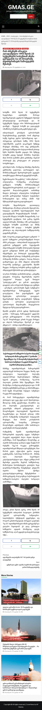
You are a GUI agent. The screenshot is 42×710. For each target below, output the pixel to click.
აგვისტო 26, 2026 (18, 612)
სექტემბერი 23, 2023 (20, 67)
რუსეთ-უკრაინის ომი (9, 602)
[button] (3, 26)
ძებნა (31, 16)
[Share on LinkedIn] (40, 361)
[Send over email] (30, 105)
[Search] (38, 26)
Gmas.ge (21, 7)
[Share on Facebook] (12, 100)
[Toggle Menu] (38, 31)
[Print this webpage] (12, 105)
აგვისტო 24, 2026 (18, 692)
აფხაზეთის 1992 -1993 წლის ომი (12, 48)
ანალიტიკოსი (8, 67)
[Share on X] (30, 100)
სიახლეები (25, 48)
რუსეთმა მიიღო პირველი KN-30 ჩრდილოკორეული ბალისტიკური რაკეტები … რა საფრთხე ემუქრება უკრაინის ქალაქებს (21, 646)
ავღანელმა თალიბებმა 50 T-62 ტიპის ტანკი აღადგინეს (19, 557)
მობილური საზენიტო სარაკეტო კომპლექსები (15, 600)
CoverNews (30, 704)
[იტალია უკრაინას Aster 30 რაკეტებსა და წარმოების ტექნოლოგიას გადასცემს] (21, 592)
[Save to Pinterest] (40, 357)
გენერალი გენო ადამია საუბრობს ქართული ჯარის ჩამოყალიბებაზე (23, 564)
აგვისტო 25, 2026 (18, 651)
